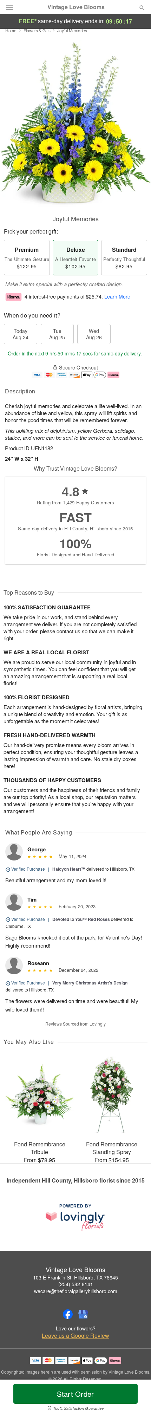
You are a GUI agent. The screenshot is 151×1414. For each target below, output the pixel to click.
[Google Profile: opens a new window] (83, 1314)
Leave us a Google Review (75, 1336)
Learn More (117, 296)
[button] (136, 1398)
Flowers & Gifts (37, 30)
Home (11, 30)
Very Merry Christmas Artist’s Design (89, 983)
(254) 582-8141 (75, 1284)
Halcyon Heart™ (68, 869)
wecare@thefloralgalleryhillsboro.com (75, 1291)
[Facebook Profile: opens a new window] (68, 1314)
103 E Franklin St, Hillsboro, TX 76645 (75, 1277)
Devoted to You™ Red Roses (81, 919)
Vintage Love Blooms (76, 7)
